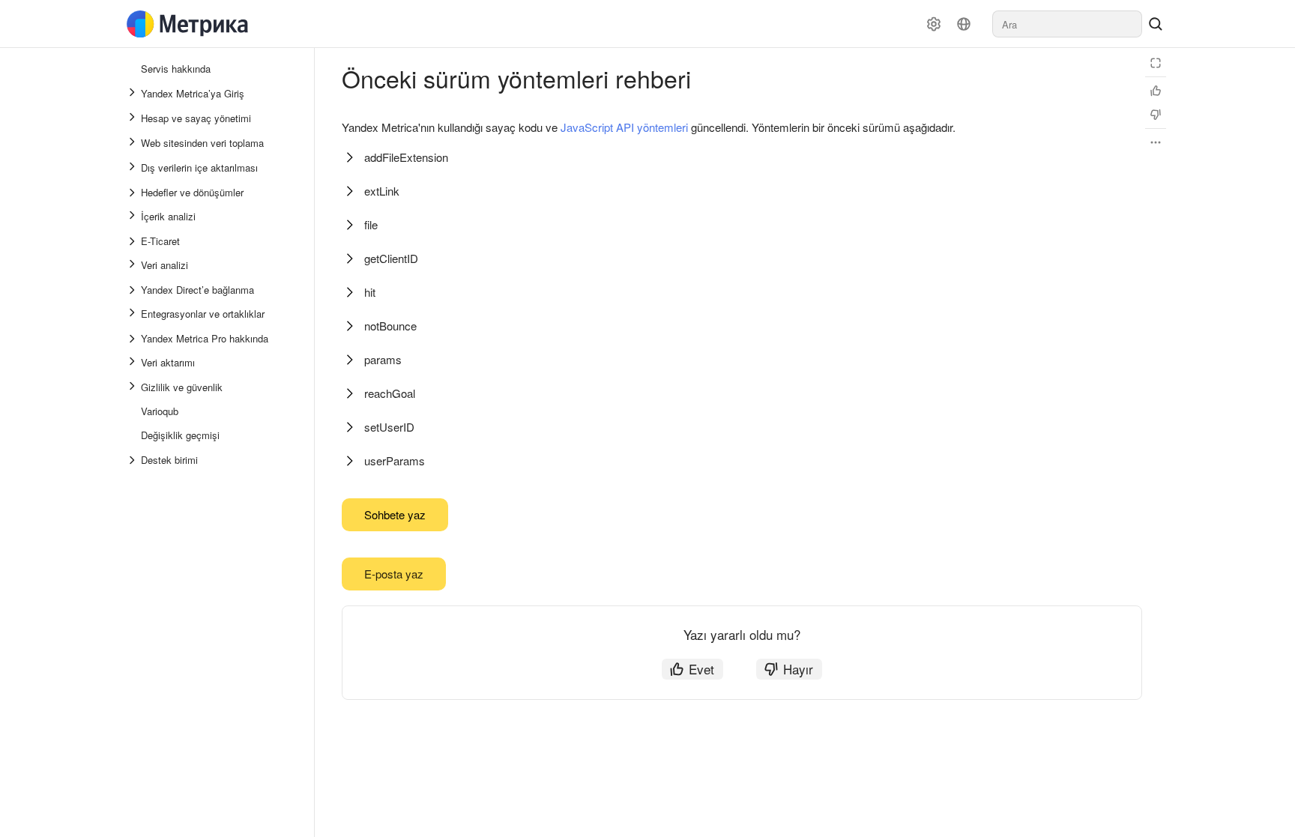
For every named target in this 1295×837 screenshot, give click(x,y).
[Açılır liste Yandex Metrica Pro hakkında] (133, 338)
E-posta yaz (393, 573)
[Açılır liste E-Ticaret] (133, 241)
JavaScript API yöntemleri (624, 127)
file (371, 224)
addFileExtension (406, 157)
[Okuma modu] (1155, 62)
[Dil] (963, 23)
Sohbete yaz (395, 514)
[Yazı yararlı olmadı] (1155, 114)
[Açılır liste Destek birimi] (133, 460)
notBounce (390, 325)
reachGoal (389, 393)
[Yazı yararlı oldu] (1155, 90)
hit (369, 292)
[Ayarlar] (933, 23)
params (383, 359)
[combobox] (1067, 24)
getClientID (391, 258)
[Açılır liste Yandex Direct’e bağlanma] (133, 289)
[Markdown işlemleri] (1155, 142)
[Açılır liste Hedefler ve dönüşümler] (133, 192)
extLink (381, 191)
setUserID (389, 427)
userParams (394, 460)
